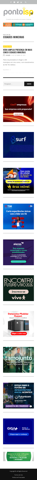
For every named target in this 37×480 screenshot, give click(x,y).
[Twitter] (17, 2)
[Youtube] (21, 2)
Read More (6, 69)
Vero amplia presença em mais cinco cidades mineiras (17, 51)
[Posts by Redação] (4, 55)
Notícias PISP (7, 46)
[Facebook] (10, 2)
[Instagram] (14, 2)
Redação (8, 55)
